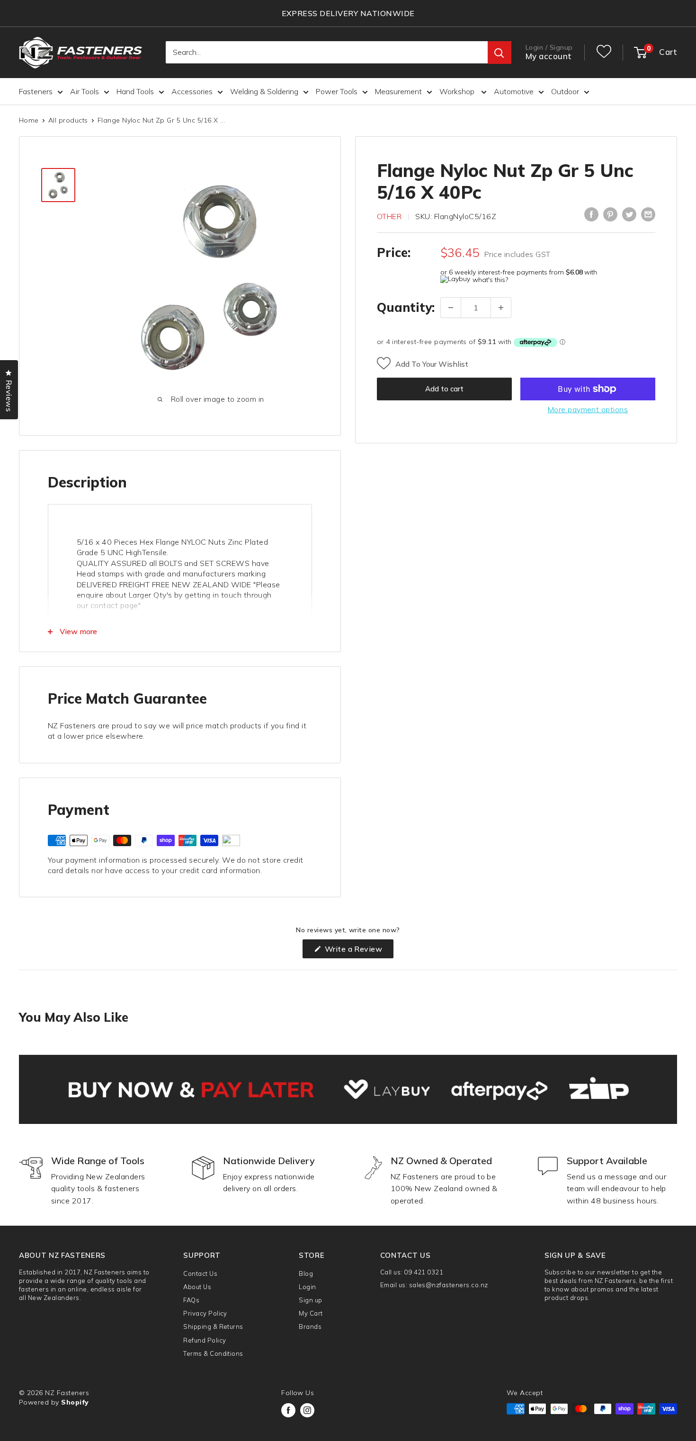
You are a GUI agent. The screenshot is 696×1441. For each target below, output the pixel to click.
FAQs (191, 1300)
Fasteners (36, 91)
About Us (197, 1287)
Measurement (398, 91)
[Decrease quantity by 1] (451, 308)
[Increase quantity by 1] (501, 308)
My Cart (310, 1313)
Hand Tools (135, 91)
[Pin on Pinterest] (610, 214)
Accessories (192, 91)
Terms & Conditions (213, 1353)
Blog (306, 1273)
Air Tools (84, 91)
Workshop (457, 91)
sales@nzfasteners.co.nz (448, 1285)
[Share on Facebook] (591, 214)
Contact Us (200, 1273)
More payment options (588, 409)
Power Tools (336, 91)
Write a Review (357, 951)
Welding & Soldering (264, 91)
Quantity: (406, 307)
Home (29, 120)
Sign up (310, 1300)
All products (68, 120)
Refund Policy (204, 1340)
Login (307, 1287)
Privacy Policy (205, 1313)
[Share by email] (648, 214)
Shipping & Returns (213, 1326)
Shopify (75, 1402)
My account (549, 57)
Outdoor (565, 91)
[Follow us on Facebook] (288, 1410)
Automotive (514, 91)
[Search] (499, 53)
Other (389, 216)
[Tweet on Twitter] (629, 214)
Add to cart (444, 388)
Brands (310, 1326)
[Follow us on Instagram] (307, 1410)
